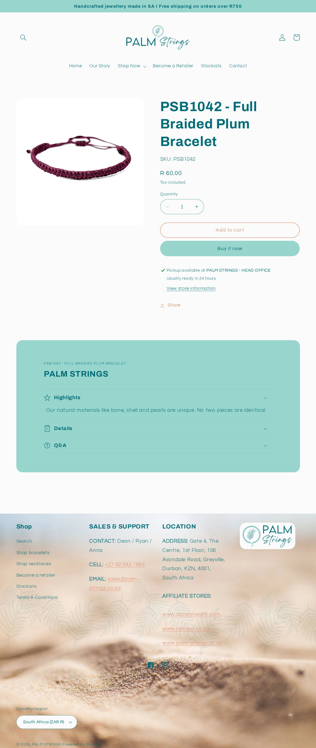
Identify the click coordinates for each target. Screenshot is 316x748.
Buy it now (230, 248)
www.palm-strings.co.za (192, 643)
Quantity (169, 194)
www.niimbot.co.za (186, 629)
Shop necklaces (33, 564)
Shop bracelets (33, 552)
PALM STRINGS (46, 744)
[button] (23, 37)
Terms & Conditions (37, 597)
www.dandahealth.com (191, 614)
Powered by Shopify (81, 744)
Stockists (26, 586)
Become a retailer (36, 575)
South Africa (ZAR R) (43, 722)
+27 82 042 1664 (125, 564)
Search (24, 541)
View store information (191, 288)
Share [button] (174, 305)
